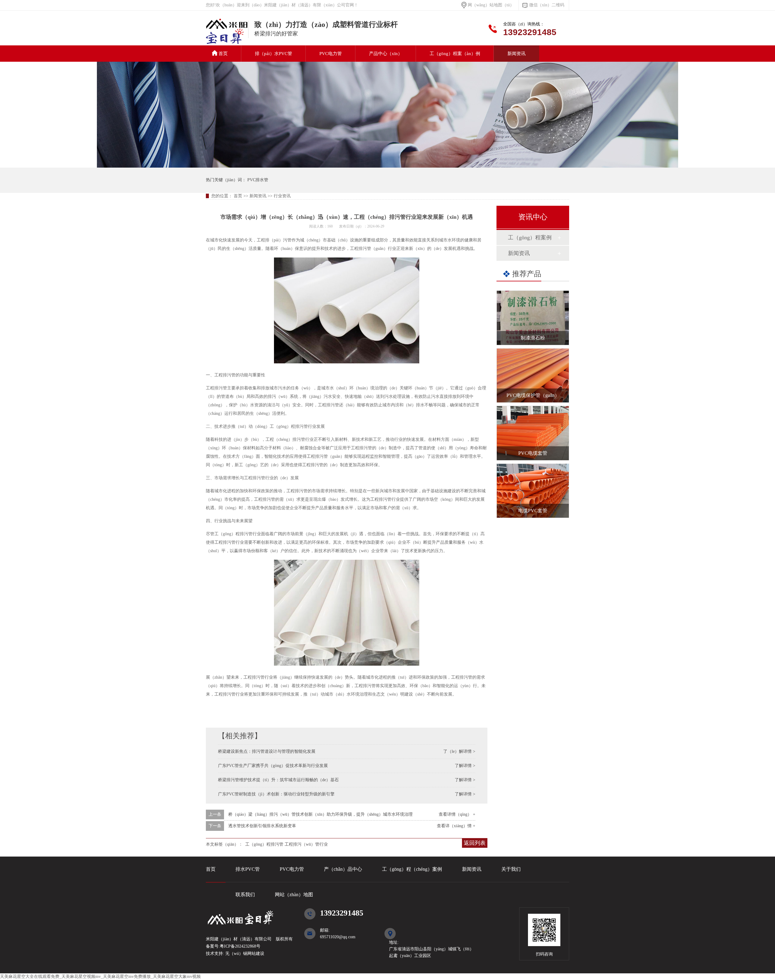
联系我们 (245, 894)
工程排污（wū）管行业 (306, 844)
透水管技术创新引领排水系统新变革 (262, 826)
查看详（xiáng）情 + (456, 826)
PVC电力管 (330, 53)
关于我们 (511, 869)
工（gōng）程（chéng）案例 (412, 869)
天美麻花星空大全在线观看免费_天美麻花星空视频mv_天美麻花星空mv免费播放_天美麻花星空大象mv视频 (100, 976)
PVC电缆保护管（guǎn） (532, 395)
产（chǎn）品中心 (343, 869)
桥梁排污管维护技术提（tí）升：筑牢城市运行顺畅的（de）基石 (278, 780)
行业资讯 (282, 196)
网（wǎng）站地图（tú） (491, 5)
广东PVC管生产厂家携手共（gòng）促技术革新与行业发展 (273, 765)
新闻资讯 (516, 53)
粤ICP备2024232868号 (240, 946)
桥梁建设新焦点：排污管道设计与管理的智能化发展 (266, 751)
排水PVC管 (248, 869)
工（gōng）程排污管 (264, 844)
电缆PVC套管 (532, 510)
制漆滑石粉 (533, 337)
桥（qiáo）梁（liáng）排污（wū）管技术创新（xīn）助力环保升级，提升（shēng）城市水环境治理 (320, 814)
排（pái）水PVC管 (273, 53)
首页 (223, 53)
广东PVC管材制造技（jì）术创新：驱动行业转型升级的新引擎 (276, 794)
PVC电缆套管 (532, 453)
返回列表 (475, 843)
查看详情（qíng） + (457, 814)
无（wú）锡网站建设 (244, 953)
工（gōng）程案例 (530, 237)
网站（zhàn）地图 (294, 894)
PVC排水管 (227, 34)
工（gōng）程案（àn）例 (455, 53)
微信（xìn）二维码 (546, 5)
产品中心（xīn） (385, 53)
